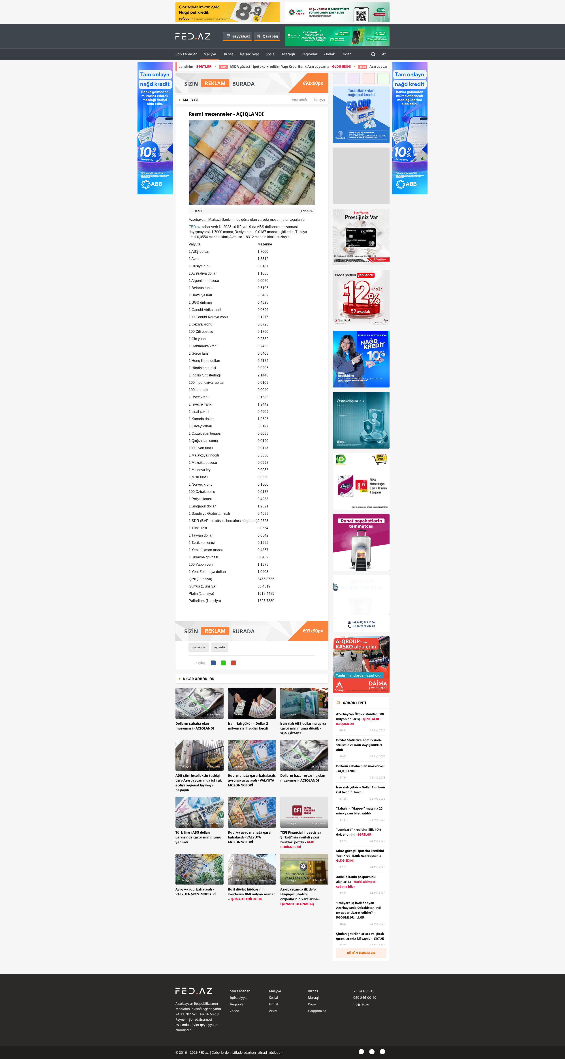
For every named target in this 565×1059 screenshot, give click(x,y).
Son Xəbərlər (186, 54)
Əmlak (329, 54)
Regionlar (309, 54)
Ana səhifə (300, 99)
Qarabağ (270, 36)
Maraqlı (288, 54)
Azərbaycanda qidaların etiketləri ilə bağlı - (355, 66)
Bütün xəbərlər (361, 953)
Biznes (228, 54)
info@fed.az (360, 1004)
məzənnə (198, 647)
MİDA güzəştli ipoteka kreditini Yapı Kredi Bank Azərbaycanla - (209, 66)
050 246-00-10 (364, 997)
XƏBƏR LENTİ (354, 702)
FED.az (195, 227)
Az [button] (384, 54)
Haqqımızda (317, 1010)
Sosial (270, 54)
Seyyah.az (241, 36)
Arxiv (273, 1010)
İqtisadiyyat (249, 54)
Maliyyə (209, 54)
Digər (346, 54)
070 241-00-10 (363, 991)
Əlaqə (234, 1010)
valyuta (219, 647)
